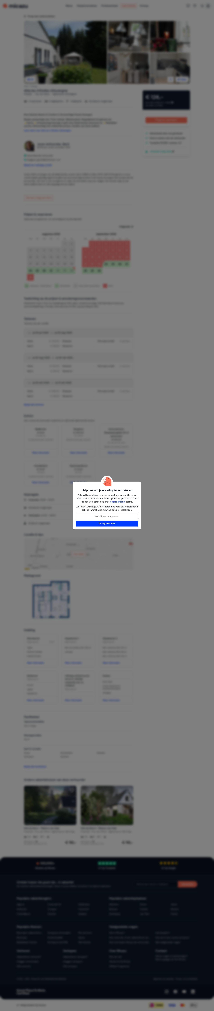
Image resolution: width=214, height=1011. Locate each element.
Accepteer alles (107, 523)
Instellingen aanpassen (107, 516)
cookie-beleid (117, 501)
